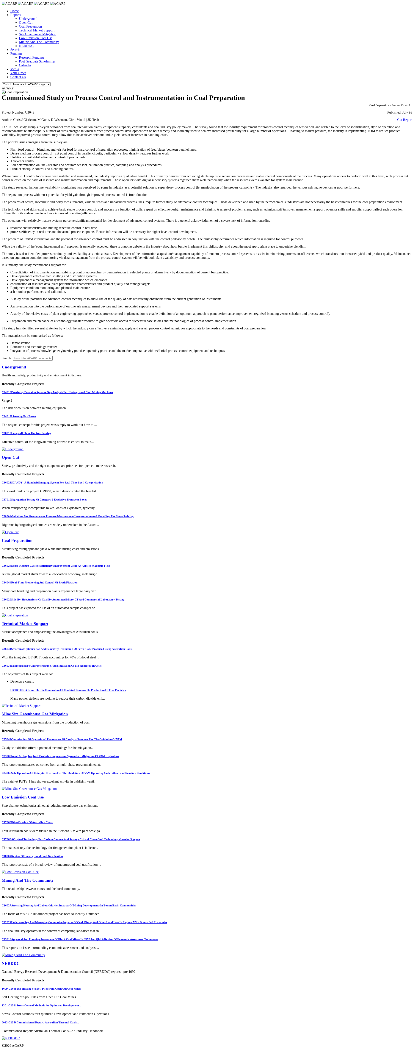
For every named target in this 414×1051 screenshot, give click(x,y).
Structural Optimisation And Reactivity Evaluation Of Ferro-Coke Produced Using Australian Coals (67, 648)
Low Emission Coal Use (35, 38)
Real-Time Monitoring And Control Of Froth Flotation (39, 582)
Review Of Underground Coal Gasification (32, 856)
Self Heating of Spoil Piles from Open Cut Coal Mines (41, 988)
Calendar (25, 65)
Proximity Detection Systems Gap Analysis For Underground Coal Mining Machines (57, 392)
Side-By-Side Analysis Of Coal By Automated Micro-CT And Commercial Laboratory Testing (63, 599)
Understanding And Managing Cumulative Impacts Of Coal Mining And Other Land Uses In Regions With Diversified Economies (84, 922)
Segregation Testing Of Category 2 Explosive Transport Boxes (44, 499)
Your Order (18, 73)
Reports (15, 15)
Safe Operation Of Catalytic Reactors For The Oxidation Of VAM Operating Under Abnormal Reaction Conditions (76, 773)
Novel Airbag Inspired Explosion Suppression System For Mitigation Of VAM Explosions (60, 756)
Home (14, 11)
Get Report (404, 120)
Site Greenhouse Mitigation (37, 34)
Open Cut (25, 22)
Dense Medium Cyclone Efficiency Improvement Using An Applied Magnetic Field (56, 565)
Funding (16, 53)
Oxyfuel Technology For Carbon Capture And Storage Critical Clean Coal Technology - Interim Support (71, 839)
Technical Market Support (36, 30)
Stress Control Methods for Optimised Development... (41, 1005)
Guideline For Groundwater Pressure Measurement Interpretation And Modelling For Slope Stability (68, 516)
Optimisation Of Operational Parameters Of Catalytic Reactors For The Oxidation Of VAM (62, 739)
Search (15, 49)
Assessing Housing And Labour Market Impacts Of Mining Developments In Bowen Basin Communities (69, 905)
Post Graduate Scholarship (37, 61)
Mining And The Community (39, 42)
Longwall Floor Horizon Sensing (26, 433)
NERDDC (26, 46)
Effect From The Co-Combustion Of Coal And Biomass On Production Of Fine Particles (68, 690)
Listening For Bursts (19, 416)
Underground (28, 18)
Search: (7, 358)
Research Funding (31, 57)
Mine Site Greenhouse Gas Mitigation (35, 714)
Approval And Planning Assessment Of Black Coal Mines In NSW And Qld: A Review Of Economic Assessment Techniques (80, 939)
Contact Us (18, 77)
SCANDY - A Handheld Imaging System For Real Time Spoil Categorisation (52, 482)
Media (14, 69)
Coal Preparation (30, 26)
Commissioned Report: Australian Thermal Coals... (40, 1022)
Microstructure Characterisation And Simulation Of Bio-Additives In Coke (52, 665)
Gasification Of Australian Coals (27, 822)
